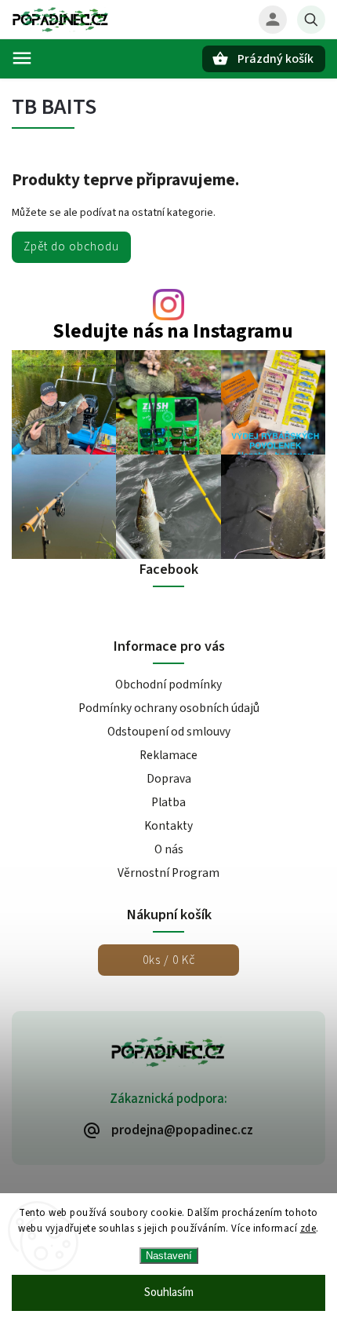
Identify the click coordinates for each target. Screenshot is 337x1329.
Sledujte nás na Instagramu (173, 331)
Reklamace (168, 755)
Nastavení (169, 1255)
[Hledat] (311, 19)
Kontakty (168, 825)
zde (308, 1228)
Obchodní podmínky (168, 684)
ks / (169, 960)
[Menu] (22, 58)
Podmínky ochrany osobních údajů (168, 708)
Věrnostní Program (168, 873)
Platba (168, 802)
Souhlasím (169, 1292)
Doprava (169, 778)
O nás (168, 849)
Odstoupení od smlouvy (168, 731)
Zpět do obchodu (71, 246)
